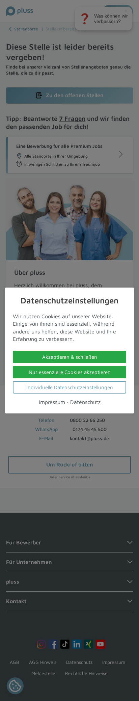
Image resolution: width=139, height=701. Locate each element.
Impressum (52, 402)
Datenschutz (85, 402)
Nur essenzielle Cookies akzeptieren (70, 372)
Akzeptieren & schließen (69, 357)
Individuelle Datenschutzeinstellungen (69, 387)
